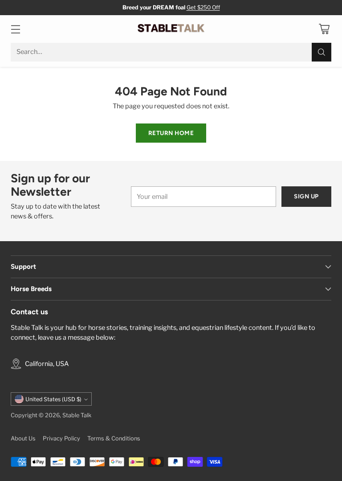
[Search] (321, 52)
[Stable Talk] (171, 29)
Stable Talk (76, 415)
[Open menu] (15, 29)
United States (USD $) (53, 399)
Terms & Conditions (113, 438)
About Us (23, 438)
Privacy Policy (61, 438)
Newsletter (182, 7)
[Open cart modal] (324, 29)
